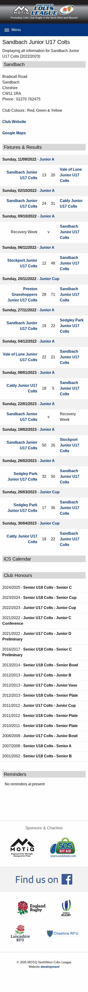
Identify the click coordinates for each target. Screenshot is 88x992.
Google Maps (14, 133)
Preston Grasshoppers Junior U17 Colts (22, 294)
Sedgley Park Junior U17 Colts (72, 325)
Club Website (14, 122)
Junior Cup (49, 279)
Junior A (46, 159)
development (50, 966)
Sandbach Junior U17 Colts (69, 232)
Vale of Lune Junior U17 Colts (71, 175)
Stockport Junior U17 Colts (69, 445)
